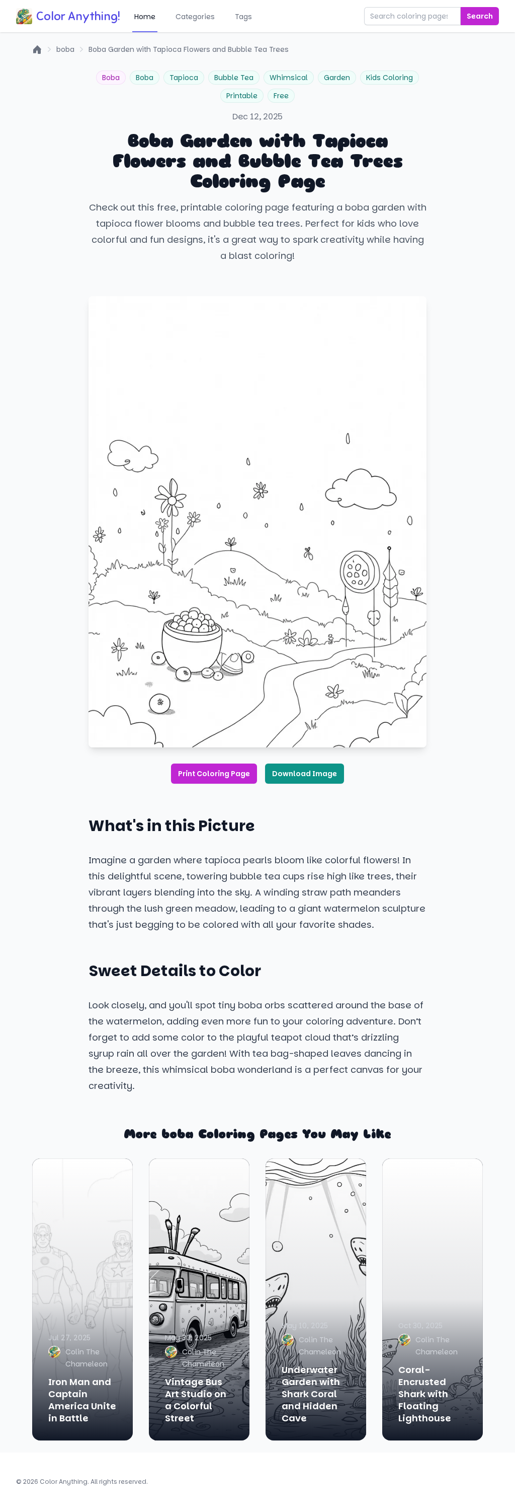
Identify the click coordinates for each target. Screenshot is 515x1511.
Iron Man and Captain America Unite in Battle (82, 1400)
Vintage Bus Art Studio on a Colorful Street (195, 1400)
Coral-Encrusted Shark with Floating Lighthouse (424, 1393)
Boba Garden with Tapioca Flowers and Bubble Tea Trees (189, 49)
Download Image (304, 774)
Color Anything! (78, 16)
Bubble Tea (233, 78)
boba (65, 49)
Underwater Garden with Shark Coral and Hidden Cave (311, 1393)
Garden (337, 78)
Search (480, 16)
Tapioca (183, 78)
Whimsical (289, 78)
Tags (243, 17)
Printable (242, 96)
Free (281, 96)
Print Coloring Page (214, 774)
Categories (195, 17)
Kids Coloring (389, 78)
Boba (111, 78)
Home (144, 17)
